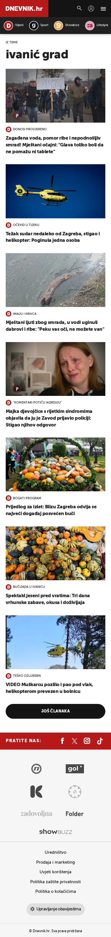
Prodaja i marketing (55, 862)
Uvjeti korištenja (55, 872)
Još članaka (55, 711)
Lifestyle (102, 25)
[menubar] (91, 8)
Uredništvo (55, 852)
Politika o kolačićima (55, 891)
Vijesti (19, 25)
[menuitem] (91, 8)
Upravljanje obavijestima (58, 909)
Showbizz (72, 25)
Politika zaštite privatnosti (55, 882)
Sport (44, 25)
